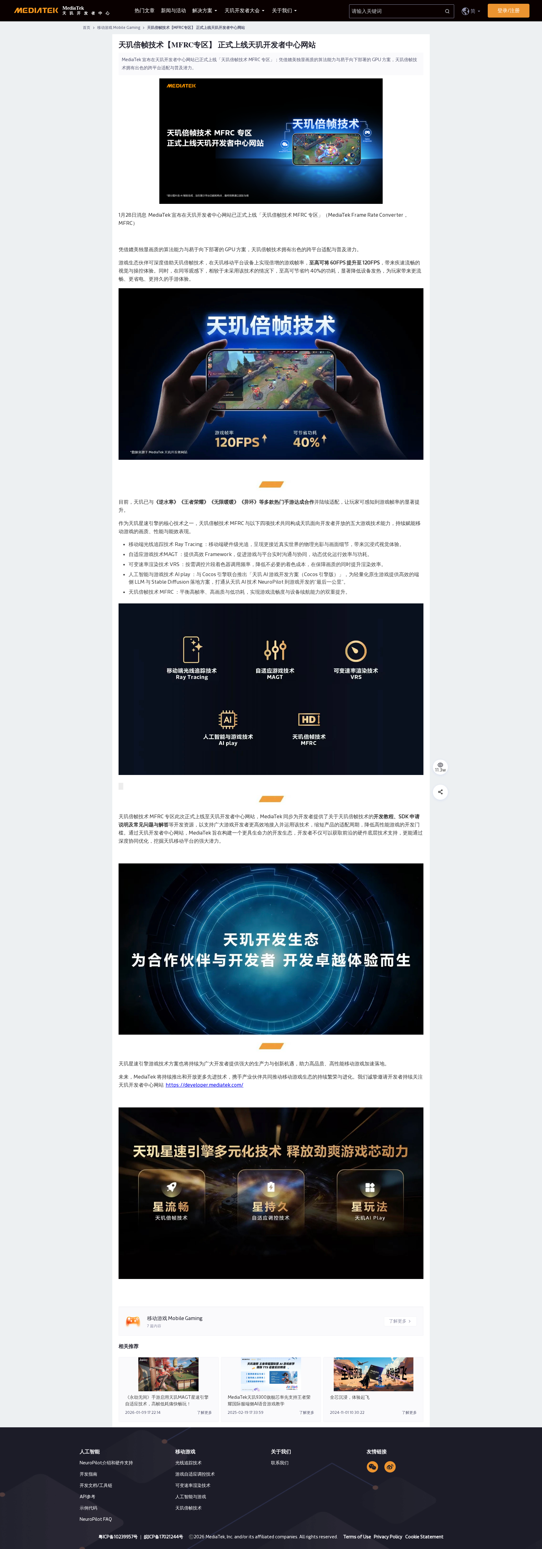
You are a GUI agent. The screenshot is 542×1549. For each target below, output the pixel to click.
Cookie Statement (424, 1537)
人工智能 (90, 1451)
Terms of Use (357, 1537)
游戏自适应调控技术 (195, 1474)
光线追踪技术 (188, 1463)
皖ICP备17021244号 (163, 1537)
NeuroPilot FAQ (96, 1519)
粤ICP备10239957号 (118, 1537)
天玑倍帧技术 (188, 1508)
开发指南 (88, 1474)
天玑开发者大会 (243, 10)
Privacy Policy (388, 1537)
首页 (86, 27)
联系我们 (280, 1463)
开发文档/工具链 (96, 1486)
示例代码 (88, 1508)
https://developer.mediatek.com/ (204, 1085)
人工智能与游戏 (190, 1497)
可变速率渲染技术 (192, 1486)
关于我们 (282, 10)
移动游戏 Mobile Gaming (119, 27)
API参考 (87, 1497)
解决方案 (202, 10)
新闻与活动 (173, 10)
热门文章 (145, 10)
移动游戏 (185, 1451)
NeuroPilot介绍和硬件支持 (106, 1463)
